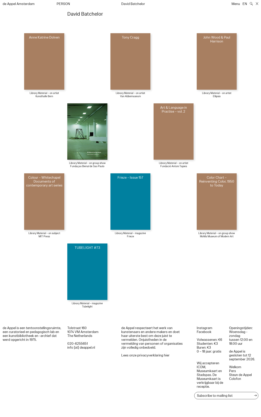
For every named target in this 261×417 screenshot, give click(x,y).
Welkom (235, 367)
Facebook (204, 332)
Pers (232, 371)
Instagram (204, 328)
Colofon (235, 379)
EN (245, 4)
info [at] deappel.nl (81, 347)
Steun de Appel (240, 375)
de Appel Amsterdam (19, 4)
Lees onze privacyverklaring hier (145, 355)
